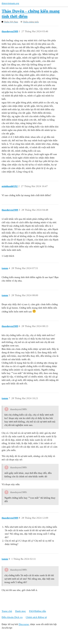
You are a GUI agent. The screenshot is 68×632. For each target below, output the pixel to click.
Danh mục (20, 611)
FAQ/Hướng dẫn (37, 611)
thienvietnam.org (10, 3)
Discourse (24, 624)
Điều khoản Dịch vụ (12, 617)
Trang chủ (7, 611)
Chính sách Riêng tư (36, 617)
